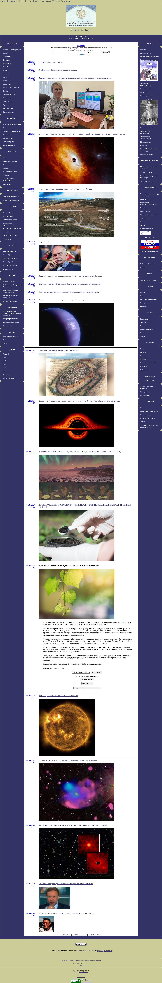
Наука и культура (146, 96)
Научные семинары (146, 154)
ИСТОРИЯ (12, 206)
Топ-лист (56, 1)
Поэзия (5, 81)
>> (98, 935)
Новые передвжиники (10, 161)
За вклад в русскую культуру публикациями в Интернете (12, 313)
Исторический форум (10, 265)
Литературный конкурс (11, 319)
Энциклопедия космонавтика (145, 132)
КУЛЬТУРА (12, 152)
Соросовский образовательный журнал (148, 203)
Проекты (143, 352)
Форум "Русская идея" (10, 258)
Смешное (143, 306)
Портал (3, 1)
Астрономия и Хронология (12, 228)
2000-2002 (149, 99)
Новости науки (145, 415)
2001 (4, 364)
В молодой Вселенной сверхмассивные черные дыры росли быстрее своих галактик (73, 825)
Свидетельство (78, 47)
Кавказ (5, 70)
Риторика (6, 175)
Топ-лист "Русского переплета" (146, 387)
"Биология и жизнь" (146, 181)
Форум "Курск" (8, 262)
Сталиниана (7, 239)
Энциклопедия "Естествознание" (146, 137)
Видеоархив (7, 184)
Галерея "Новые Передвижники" (81, 963)
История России (8, 213)
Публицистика (7, 63)
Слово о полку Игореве (10, 219)
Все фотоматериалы (9, 378)
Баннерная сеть (145, 392)
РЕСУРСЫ (150, 343)
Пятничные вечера (9, 281)
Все (141, 408)
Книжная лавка (8, 108)
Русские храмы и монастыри (8, 179)
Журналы (143, 359)
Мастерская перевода (10, 301)
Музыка (5, 168)
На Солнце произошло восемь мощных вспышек (58, 696)
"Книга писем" (7, 135)
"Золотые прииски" (9, 142)
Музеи (142, 292)
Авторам (143, 322)
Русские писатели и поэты (149, 363)
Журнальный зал (8, 112)
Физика (142, 222)
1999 (4, 371)
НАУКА (150, 43)
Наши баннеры (145, 395)
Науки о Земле (145, 211)
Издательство (7, 105)
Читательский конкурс (11, 322)
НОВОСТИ (150, 402)
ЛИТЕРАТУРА (12, 43)
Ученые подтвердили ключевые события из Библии (60, 350)
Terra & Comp (58, 668)
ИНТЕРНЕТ (149, 380)
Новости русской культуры (12, 50)
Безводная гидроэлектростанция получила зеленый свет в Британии (66, 189)
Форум (5, 343)
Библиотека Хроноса (147, 264)
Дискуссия (65, 1)
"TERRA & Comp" (146, 172)
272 (69, 935)
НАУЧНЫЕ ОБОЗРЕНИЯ (150, 161)
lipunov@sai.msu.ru (104, 951)
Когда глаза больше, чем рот (50, 242)
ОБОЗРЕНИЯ (12, 118)
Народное (143, 303)
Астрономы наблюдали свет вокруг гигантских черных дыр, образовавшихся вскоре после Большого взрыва (83, 134)
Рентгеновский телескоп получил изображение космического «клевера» (68, 760)
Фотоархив (6, 375)
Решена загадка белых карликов (51, 62)
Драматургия (7, 84)
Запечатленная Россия (10, 235)
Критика (5, 91)
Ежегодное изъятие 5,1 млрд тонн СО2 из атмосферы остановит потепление (69, 284)
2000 (4, 368)
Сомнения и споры (9, 94)
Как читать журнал (146, 329)
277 (85, 935)
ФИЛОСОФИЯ (12, 190)
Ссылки (86, 960)
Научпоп (143, 268)
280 (95, 935)
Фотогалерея (7, 165)
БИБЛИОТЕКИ (149, 258)
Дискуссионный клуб (10, 251)
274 (76, 935)
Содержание (12, 1)
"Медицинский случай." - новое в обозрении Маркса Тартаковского (66, 913)
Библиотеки (144, 370)
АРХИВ (12, 350)
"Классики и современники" (12, 124)
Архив (81, 960)
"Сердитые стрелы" (9, 145)
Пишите (28, 1)
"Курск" (5, 67)
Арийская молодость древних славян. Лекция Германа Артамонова (66, 884)
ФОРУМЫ (12, 245)
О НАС (149, 313)
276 (82, 935)
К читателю (7, 56)
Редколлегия (144, 319)
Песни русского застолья (148, 299)
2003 (4, 357)
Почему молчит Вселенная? (149, 56)
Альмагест (6, 232)
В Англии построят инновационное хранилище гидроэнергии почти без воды (70, 276)
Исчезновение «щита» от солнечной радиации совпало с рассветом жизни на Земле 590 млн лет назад (80, 451)
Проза (5, 77)
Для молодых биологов (150, 251)
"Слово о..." (6, 128)
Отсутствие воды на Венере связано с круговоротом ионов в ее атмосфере (69, 292)
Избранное (144, 366)
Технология (144, 218)
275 (79, 935)
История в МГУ (8, 216)
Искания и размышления (11, 87)
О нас (21, 1)
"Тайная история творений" (12, 131)
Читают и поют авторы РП (149, 280)
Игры (142, 296)
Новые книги (7, 98)
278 (89, 935)
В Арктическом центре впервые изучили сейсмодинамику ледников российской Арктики (75, 78)
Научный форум (8, 255)
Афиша (5, 53)
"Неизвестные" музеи (10, 171)
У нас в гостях (7, 101)
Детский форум (8, 269)
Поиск (142, 349)
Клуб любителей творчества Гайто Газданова (12, 291)
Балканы (5, 74)
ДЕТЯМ (12, 332)
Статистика (92, 960)
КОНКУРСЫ (12, 308)
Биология (143, 208)
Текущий (6, 354)
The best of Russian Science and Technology (149, 426)
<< (64, 935)
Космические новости (147, 128)
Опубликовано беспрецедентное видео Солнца (58, 70)
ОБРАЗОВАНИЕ (150, 188)
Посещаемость (145, 356)
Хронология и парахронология (8, 224)
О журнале (143, 326)
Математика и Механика (148, 215)
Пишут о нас (144, 333)
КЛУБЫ (12, 275)
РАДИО (149, 274)
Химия (142, 225)
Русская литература (146, 229)
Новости (35, 1)
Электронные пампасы (10, 336)
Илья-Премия (7, 326)
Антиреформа (145, 199)
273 (73, 935)
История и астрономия (147, 89)
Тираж (142, 336)
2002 (4, 361)
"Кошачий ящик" (8, 138)
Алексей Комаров (83, 972)
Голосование (46, 1)
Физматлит (144, 145)
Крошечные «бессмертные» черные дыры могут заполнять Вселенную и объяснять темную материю (79, 401)
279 (92, 935)
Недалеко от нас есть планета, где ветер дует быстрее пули (62, 300)
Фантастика (7, 340)
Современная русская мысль (12, 196)
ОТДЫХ (150, 286)
